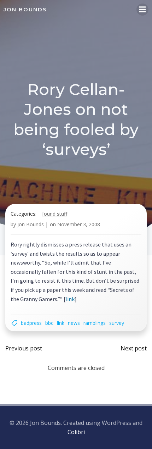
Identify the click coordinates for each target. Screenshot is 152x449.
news (74, 323)
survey (116, 323)
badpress (31, 323)
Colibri (76, 432)
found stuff (54, 213)
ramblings (94, 323)
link (70, 299)
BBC (49, 323)
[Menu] (142, 10)
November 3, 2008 (78, 224)
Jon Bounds (30, 224)
